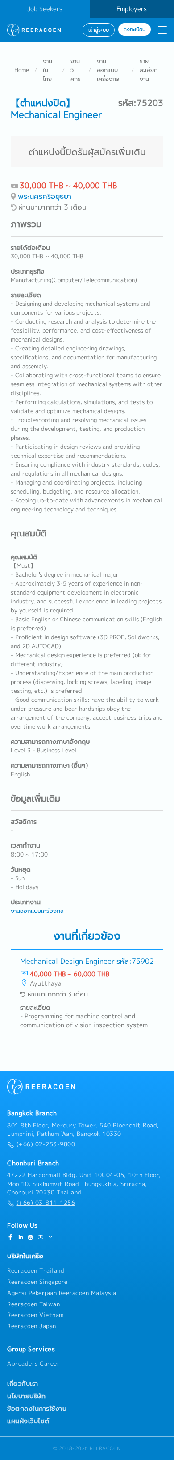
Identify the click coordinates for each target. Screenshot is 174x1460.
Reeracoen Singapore (37, 1282)
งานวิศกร (75, 70)
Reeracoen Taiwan (33, 1304)
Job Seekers (44, 8)
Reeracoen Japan (31, 1326)
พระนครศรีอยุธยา (44, 196)
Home (21, 70)
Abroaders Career (33, 1363)
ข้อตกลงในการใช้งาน (36, 1408)
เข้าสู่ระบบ (98, 30)
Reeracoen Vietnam (35, 1315)
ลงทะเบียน (134, 29)
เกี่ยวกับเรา (22, 1383)
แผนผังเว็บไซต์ (28, 1421)
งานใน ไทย (47, 70)
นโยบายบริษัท (26, 1396)
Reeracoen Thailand (35, 1270)
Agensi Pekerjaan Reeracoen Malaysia (61, 1293)
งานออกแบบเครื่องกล (108, 70)
